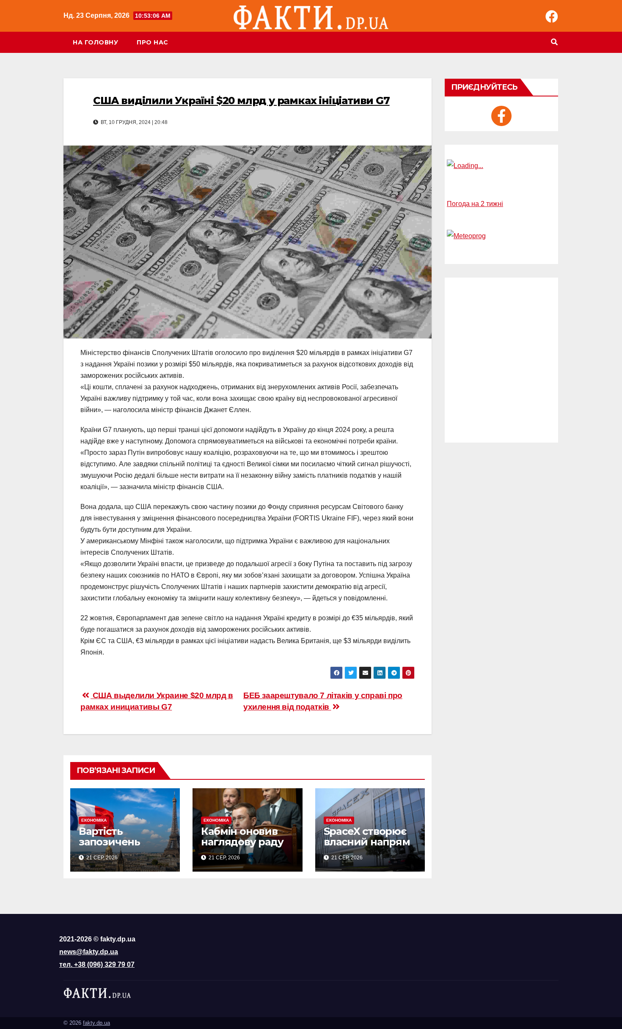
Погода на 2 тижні (475, 203)
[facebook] (501, 116)
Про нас (152, 42)
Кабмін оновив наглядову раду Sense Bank (242, 841)
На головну (95, 42)
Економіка (94, 820)
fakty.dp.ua (96, 1023)
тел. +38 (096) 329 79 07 (97, 964)
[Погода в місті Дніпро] (501, 166)
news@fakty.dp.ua (88, 951)
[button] (554, 42)
